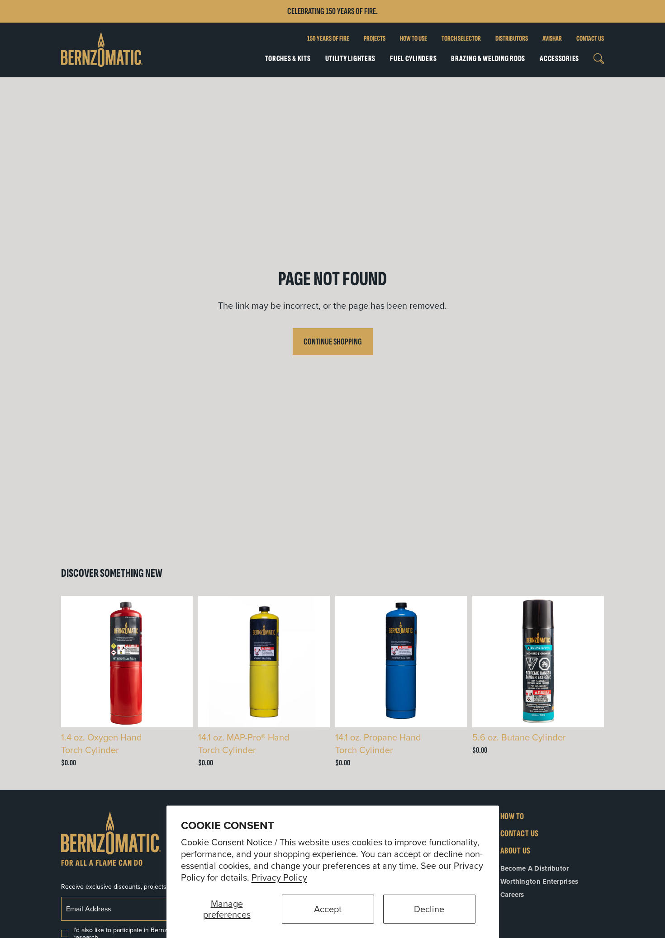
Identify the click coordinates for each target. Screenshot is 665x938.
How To (512, 816)
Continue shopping (333, 341)
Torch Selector (461, 38)
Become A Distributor (534, 868)
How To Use (413, 38)
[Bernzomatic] (101, 50)
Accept (328, 908)
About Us (515, 851)
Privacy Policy (279, 877)
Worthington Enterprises (539, 881)
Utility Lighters (350, 58)
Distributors (511, 38)
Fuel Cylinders (413, 58)
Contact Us (590, 38)
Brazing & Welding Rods (488, 58)
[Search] (599, 58)
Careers (512, 895)
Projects (374, 38)
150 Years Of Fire (328, 38)
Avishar (552, 38)
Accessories (559, 58)
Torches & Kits (288, 58)
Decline (429, 908)
